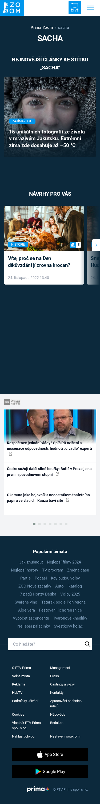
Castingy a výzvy (62, 684)
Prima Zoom (42, 27)
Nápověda (57, 714)
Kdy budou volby (65, 578)
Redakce (56, 723)
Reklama (18, 684)
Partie (25, 578)
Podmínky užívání (25, 701)
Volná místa (21, 676)
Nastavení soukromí (65, 736)
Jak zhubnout (31, 562)
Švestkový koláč (68, 626)
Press (54, 676)
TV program (52, 570)
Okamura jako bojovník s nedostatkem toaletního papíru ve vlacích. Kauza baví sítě (48, 498)
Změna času (78, 570)
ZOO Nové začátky (34, 586)
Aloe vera (26, 610)
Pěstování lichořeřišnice (60, 610)
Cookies (18, 714)
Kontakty (56, 693)
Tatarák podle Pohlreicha (63, 602)
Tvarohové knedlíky (70, 618)
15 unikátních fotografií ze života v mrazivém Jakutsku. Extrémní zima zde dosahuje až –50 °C (47, 139)
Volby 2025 (70, 594)
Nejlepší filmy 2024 (64, 562)
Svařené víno (26, 602)
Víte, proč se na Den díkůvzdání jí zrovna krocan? (39, 261)
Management (60, 668)
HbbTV (17, 693)
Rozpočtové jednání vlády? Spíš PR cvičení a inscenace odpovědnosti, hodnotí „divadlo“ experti (49, 446)
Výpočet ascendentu (31, 618)
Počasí (41, 578)
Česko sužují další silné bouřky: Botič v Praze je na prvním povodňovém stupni (49, 471)
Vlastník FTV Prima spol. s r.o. (26, 725)
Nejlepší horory (24, 570)
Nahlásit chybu (23, 736)
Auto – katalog (68, 586)
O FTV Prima (21, 668)
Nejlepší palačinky (33, 626)
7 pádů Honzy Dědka (38, 594)
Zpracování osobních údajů (66, 703)
